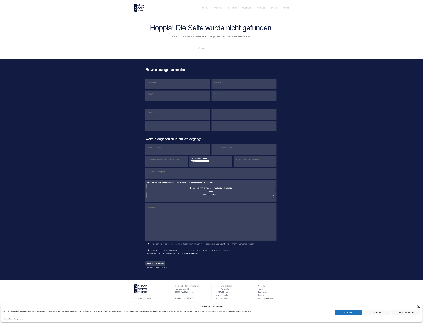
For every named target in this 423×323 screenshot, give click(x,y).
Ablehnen (377, 312)
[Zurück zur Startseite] (140, 7)
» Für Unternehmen (224, 285)
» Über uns (261, 285)
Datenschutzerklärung (11, 319)
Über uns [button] (204, 7)
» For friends (262, 292)
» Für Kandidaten (223, 289)
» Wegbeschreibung (265, 298)
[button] (418, 306)
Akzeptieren (348, 312)
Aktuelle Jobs (247, 7)
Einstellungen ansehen (406, 312)
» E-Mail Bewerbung (224, 292)
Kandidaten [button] (232, 7)
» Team (260, 289)
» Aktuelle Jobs (222, 295)
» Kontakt (260, 295)
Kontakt (286, 7)
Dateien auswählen (211, 194)
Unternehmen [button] (218, 7)
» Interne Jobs (221, 298)
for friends (274, 7)
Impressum (22, 319)
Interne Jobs (261, 7)
